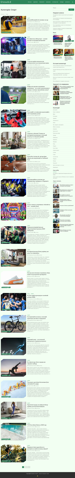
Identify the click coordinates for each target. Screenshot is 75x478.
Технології (41, 2)
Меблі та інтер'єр (56, 126)
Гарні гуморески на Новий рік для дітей (58, 57)
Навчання (48, 2)
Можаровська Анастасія (32, 320)
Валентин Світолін (31, 91)
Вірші (54, 114)
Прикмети (55, 139)
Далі (29, 467)
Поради (61, 2)
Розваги (54, 146)
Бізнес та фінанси (56, 112)
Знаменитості (55, 120)
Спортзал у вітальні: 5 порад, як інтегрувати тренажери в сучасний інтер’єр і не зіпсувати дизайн (37, 135)
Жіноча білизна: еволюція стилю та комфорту (65, 231)
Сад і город (55, 148)
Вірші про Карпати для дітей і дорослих (58, 44)
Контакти (67, 2)
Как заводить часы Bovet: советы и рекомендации (65, 215)
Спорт (28, 18)
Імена (54, 122)
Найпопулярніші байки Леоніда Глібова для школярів (68, 45)
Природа (55, 141)
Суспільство (55, 2)
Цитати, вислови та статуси (58, 165)
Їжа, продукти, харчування (58, 124)
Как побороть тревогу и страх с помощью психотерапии (66, 185)
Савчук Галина (30, 42)
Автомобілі (55, 109)
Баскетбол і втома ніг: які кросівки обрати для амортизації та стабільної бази (37, 158)
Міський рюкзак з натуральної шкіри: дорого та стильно (66, 190)
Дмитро (54, 77)
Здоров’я (35, 2)
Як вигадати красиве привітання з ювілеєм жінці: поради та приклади (66, 225)
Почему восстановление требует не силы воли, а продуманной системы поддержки (65, 103)
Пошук (54, 7)
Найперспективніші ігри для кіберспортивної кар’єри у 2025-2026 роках (36, 229)
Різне (28, 293)
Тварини (54, 158)
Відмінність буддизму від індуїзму (62, 81)
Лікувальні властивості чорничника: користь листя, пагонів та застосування (66, 97)
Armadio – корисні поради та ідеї (41, 473)
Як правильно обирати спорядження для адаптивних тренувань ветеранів (66, 92)
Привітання (55, 137)
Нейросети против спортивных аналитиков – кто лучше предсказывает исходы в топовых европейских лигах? (38, 88)
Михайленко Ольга (31, 21)
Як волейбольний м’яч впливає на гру (37, 20)
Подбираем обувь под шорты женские (66, 210)
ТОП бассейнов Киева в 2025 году (36, 425)
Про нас (30, 2)
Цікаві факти (55, 167)
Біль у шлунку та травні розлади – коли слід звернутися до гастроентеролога (66, 87)
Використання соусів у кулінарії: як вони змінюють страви (66, 200)
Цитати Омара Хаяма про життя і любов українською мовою (69, 58)
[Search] (73, 2)
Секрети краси (56, 150)
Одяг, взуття (55, 131)
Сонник (54, 152)
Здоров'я (54, 118)
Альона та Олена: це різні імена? (66, 205)
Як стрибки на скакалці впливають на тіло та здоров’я (66, 195)
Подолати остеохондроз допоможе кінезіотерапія (65, 221)
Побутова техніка (56, 133)
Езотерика (55, 116)
